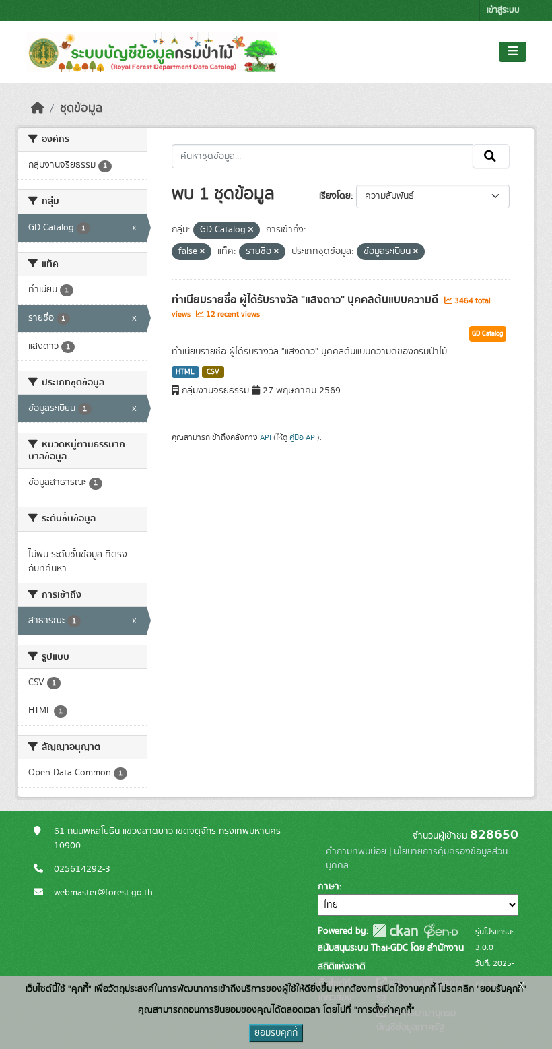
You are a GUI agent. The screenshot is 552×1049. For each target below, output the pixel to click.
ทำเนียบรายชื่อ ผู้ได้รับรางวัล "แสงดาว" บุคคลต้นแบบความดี (306, 300)
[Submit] (491, 156)
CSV (213, 372)
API (265, 437)
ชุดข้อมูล (81, 108)
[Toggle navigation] (512, 52)
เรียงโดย (335, 196)
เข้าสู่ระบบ (503, 10)
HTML (185, 372)
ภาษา (328, 886)
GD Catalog (488, 333)
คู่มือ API (303, 437)
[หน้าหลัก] (37, 108)
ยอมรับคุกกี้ (276, 1033)
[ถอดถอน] (250, 230)
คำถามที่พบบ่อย (356, 851)
